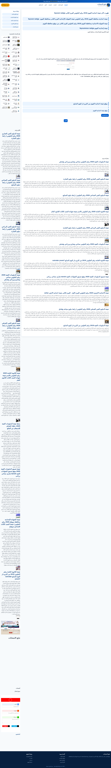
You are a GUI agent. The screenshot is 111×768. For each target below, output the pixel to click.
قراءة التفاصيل (105, 115)
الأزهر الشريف (62, 762)
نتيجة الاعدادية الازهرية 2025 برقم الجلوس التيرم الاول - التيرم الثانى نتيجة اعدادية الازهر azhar (76, 293)
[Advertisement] (99, 45)
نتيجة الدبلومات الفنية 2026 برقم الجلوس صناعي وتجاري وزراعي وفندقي (84, 162)
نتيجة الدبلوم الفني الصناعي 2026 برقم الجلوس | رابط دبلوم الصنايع (86, 195)
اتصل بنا (31, 758)
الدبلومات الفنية (62, 760)
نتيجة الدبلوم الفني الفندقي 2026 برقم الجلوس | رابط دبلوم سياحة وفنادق (84, 309)
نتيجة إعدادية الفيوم (101, 28)
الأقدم (66, 120)
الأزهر (46, 4)
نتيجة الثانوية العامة (15, 14)
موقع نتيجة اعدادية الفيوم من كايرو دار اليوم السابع (90, 104)
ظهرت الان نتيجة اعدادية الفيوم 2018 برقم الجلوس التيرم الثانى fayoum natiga (81, 13)
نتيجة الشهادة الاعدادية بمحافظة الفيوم (95, 23)
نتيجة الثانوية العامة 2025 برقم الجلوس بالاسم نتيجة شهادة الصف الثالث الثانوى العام (80, 211)
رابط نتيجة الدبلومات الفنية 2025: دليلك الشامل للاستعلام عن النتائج (11, 426)
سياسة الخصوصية (29, 756)
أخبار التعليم (41, 4)
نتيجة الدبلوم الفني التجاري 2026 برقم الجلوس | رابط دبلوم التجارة (86, 179)
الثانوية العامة (60, 4)
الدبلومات (50, 4)
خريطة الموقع (30, 762)
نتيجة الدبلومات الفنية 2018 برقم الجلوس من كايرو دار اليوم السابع (86, 325)
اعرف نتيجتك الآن (5, 4)
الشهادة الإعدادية (62, 758)
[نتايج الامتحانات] (10, 634)
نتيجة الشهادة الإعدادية (14, 17)
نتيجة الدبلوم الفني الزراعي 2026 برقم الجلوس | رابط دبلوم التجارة (86, 228)
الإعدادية (55, 4)
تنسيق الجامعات (15, 26)
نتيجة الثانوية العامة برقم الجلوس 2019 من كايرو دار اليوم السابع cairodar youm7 (80, 260)
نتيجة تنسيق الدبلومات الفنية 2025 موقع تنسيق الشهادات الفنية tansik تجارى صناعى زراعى (78, 277)
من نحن (31, 760)
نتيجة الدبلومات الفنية (14, 20)
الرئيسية (66, 4)
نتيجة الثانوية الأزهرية (14, 23)
